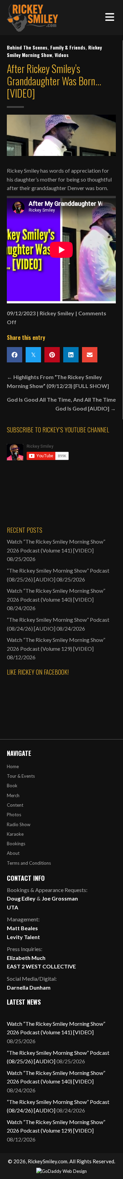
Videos (62, 54)
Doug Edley (21, 898)
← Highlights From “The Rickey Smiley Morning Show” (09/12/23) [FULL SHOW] (58, 381)
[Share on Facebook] (14, 354)
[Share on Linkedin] (71, 354)
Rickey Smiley (57, 313)
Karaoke (15, 834)
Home (13, 766)
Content (15, 805)
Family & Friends (67, 47)
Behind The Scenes (27, 47)
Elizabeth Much (26, 957)
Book (12, 785)
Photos (14, 814)
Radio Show (18, 824)
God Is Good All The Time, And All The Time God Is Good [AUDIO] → (61, 404)
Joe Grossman (60, 898)
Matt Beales (22, 928)
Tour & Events (21, 776)
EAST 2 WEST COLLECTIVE (41, 966)
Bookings (16, 843)
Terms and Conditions (29, 863)
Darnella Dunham (29, 987)
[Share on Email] (89, 354)
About (13, 853)
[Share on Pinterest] (52, 354)
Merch (13, 795)
